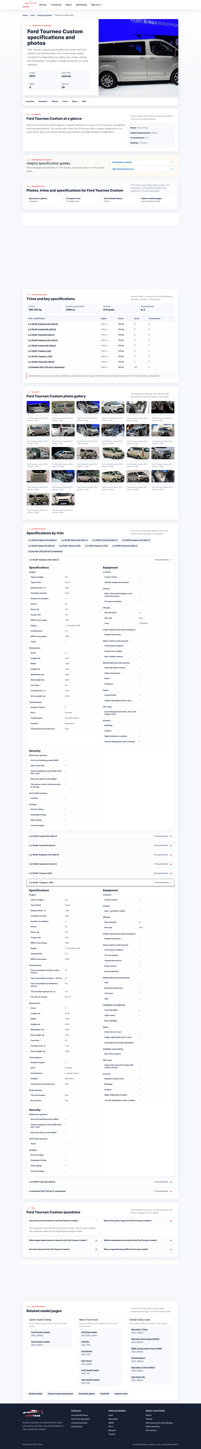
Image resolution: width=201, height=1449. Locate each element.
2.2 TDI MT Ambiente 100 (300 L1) (43, 324)
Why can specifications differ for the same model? (126, 1249)
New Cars (96, 5)
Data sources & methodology (159, 1423)
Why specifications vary (142, 169)
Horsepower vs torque (142, 162)
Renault (112, 1430)
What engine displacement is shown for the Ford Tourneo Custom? (58, 1240)
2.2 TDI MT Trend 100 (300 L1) (41, 335)
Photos (55, 101)
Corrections (151, 1430)
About (149, 1415)
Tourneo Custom (44, 15)
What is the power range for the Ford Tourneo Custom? (128, 1221)
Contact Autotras (79, 1423)
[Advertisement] (100, 252)
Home (25, 15)
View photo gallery (86, 1393)
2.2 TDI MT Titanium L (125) (40, 356)
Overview (30, 101)
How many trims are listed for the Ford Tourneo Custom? (53, 1221)
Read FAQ (104, 1393)
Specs (75, 101)
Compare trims (121, 1393)
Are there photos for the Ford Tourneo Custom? (49, 1249)
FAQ (84, 101)
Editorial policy (153, 1426)
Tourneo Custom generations (60, 1393)
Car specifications (79, 1415)
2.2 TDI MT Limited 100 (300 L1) (42, 329)
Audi (111, 1415)
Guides (149, 1419)
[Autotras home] (33, 1414)
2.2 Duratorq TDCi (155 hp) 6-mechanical (46, 367)
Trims (64, 101)
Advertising (76, 1426)
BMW (111, 1423)
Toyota (112, 1434)
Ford (32, 15)
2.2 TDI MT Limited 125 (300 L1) (42, 345)
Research (43, 101)
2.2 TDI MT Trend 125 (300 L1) (41, 362)
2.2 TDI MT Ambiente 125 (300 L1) (43, 340)
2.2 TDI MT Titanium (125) (39, 351)
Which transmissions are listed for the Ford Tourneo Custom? (130, 1240)
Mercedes (113, 1419)
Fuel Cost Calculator (80, 1419)
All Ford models (35, 1393)
